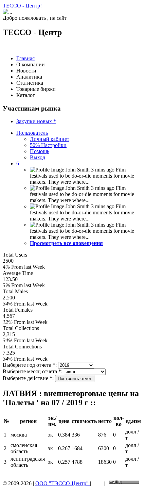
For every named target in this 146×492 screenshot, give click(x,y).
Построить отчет (75, 378)
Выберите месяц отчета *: (32, 371)
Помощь (39, 151)
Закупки (36, 121)
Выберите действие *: (28, 378)
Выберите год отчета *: (30, 365)
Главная (25, 58)
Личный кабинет (49, 139)
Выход (37, 157)
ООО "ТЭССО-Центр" (62, 483)
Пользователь (32, 133)
